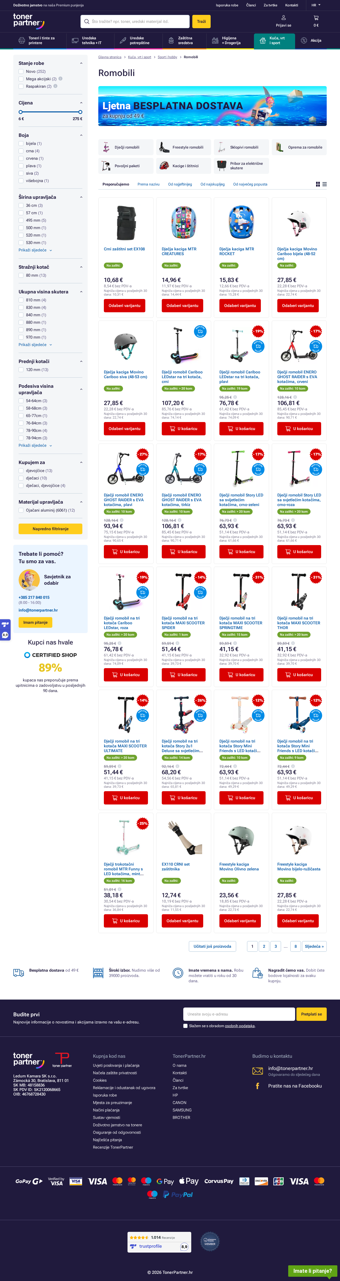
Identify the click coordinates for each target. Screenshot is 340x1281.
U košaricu (187, 428)
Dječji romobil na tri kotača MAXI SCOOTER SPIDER (183, 623)
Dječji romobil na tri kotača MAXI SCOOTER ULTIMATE (125, 746)
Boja (24, 135)
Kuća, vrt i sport (139, 57)
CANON (179, 1102)
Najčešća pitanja (107, 1139)
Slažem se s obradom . (222, 1026)
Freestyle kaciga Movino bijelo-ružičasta (299, 866)
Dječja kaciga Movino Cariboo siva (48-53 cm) (125, 374)
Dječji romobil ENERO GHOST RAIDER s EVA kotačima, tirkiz (182, 500)
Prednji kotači (34, 361)
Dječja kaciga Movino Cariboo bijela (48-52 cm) (297, 254)
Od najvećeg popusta (250, 184)
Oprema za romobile (305, 147)
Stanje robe (31, 63)
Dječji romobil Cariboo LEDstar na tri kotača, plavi (239, 377)
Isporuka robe (227, 5)
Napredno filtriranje (51, 528)
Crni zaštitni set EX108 (124, 249)
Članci (251, 5)
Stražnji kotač (34, 267)
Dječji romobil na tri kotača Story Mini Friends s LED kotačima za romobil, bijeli (241, 748)
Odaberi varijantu (125, 305)
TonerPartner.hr (189, 1056)
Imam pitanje (35, 622)
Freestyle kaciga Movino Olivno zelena (239, 866)
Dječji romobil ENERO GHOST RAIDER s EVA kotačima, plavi (124, 500)
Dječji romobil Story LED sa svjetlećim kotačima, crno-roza (299, 500)
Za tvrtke (270, 5)
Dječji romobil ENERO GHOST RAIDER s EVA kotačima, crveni (297, 377)
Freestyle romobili (188, 147)
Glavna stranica (109, 57)
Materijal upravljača (41, 502)
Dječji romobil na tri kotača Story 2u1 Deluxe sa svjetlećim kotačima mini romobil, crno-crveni (183, 751)
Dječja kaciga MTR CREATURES (179, 251)
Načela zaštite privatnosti (115, 1073)
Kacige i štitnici (186, 166)
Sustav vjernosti (106, 1117)
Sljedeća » (314, 946)
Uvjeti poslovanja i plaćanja (116, 1065)
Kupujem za (32, 462)
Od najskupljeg (213, 184)
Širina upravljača (37, 197)
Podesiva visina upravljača (36, 389)
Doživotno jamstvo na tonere (117, 1125)
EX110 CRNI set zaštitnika (176, 866)
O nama (179, 1065)
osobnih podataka (240, 1026)
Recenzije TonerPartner (113, 1147)
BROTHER (181, 1117)
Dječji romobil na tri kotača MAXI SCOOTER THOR (298, 623)
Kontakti (291, 5)
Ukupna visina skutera (43, 291)
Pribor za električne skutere (246, 165)
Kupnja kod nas (109, 1056)
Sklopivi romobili (244, 147)
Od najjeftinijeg (180, 184)
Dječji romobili (127, 147)
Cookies (100, 1080)
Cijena (26, 103)
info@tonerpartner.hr (38, 610)
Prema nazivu (149, 184)
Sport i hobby (167, 57)
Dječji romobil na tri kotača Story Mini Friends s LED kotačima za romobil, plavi (299, 748)
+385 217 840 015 (34, 597)
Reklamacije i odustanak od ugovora (124, 1087)
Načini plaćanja (106, 1110)
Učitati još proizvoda (212, 946)
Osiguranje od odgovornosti (117, 1132)
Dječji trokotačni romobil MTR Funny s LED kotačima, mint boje (123, 871)
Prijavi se (283, 25)
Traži (201, 21)
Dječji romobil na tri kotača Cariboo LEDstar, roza (122, 623)
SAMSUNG (182, 1110)
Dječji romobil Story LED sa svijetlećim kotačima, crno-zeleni (241, 500)
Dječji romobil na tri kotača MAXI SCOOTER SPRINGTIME (240, 623)
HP (175, 1095)
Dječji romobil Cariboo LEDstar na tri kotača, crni (182, 377)
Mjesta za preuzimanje (112, 1102)
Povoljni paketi (127, 166)
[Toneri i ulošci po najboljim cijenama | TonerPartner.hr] (29, 22)
